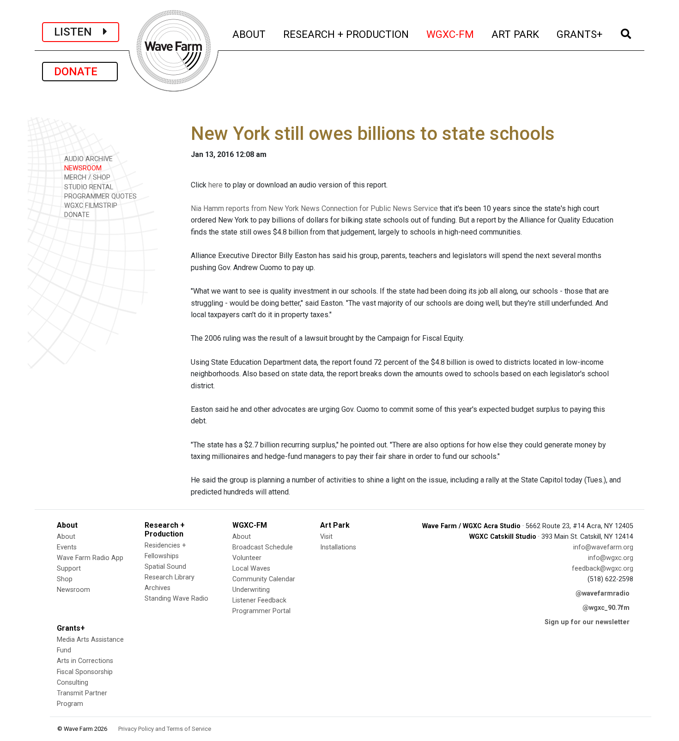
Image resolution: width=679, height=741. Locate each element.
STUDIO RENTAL (87, 187)
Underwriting (251, 590)
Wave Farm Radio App (90, 558)
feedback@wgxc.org (602, 568)
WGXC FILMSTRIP (89, 206)
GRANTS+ (580, 34)
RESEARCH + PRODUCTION (346, 34)
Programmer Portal (261, 611)
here (215, 185)
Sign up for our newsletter (587, 622)
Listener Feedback (259, 600)
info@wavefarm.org (603, 547)
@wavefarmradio (603, 593)
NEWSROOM (82, 168)
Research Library (169, 577)
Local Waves (251, 568)
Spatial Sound (165, 567)
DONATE (80, 71)
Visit (326, 537)
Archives (157, 588)
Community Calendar (263, 579)
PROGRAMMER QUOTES (99, 196)
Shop (65, 579)
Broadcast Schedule (262, 547)
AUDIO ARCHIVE (87, 159)
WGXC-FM (451, 34)
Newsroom (73, 590)
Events (67, 547)
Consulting (72, 683)
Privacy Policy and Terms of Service (164, 728)
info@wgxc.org (610, 558)
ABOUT (249, 34)
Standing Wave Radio (176, 598)
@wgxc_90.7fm (606, 608)
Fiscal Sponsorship (85, 672)
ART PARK (516, 34)
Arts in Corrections (85, 661)
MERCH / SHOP (86, 177)
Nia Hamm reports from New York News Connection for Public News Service (314, 208)
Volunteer (246, 558)
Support (69, 568)
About (66, 537)
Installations (338, 547)
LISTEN (78, 31)
